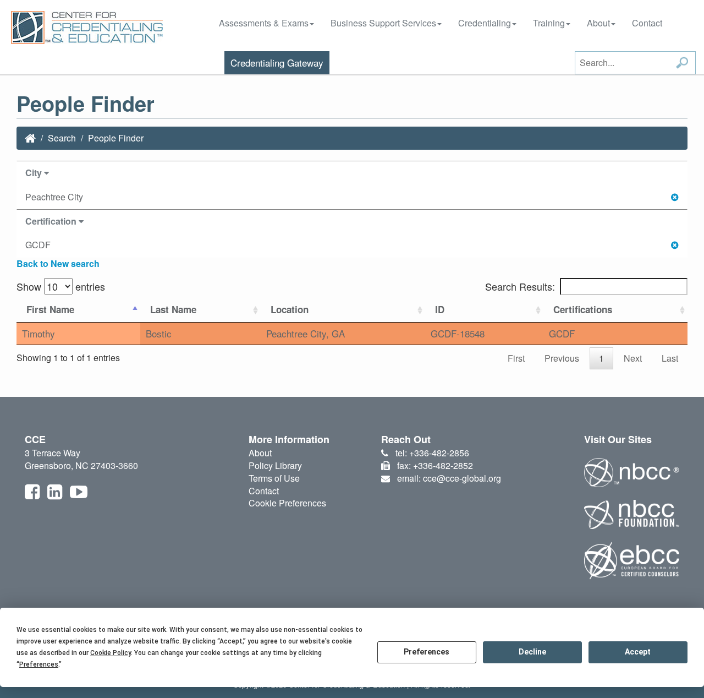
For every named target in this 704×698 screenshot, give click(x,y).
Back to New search (58, 263)
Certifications (582, 309)
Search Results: (520, 286)
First (516, 358)
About (598, 23)
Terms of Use (274, 478)
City (34, 172)
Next (633, 358)
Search (62, 138)
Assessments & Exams (264, 23)
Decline (532, 651)
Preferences (426, 651)
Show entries (60, 286)
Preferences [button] (38, 664)
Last (670, 358)
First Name (50, 309)
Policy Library (275, 465)
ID (439, 309)
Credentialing (484, 23)
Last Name (173, 309)
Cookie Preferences (287, 503)
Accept (638, 651)
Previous (561, 358)
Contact (647, 23)
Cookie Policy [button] (110, 653)
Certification (52, 221)
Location (290, 309)
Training (549, 23)
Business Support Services (383, 23)
